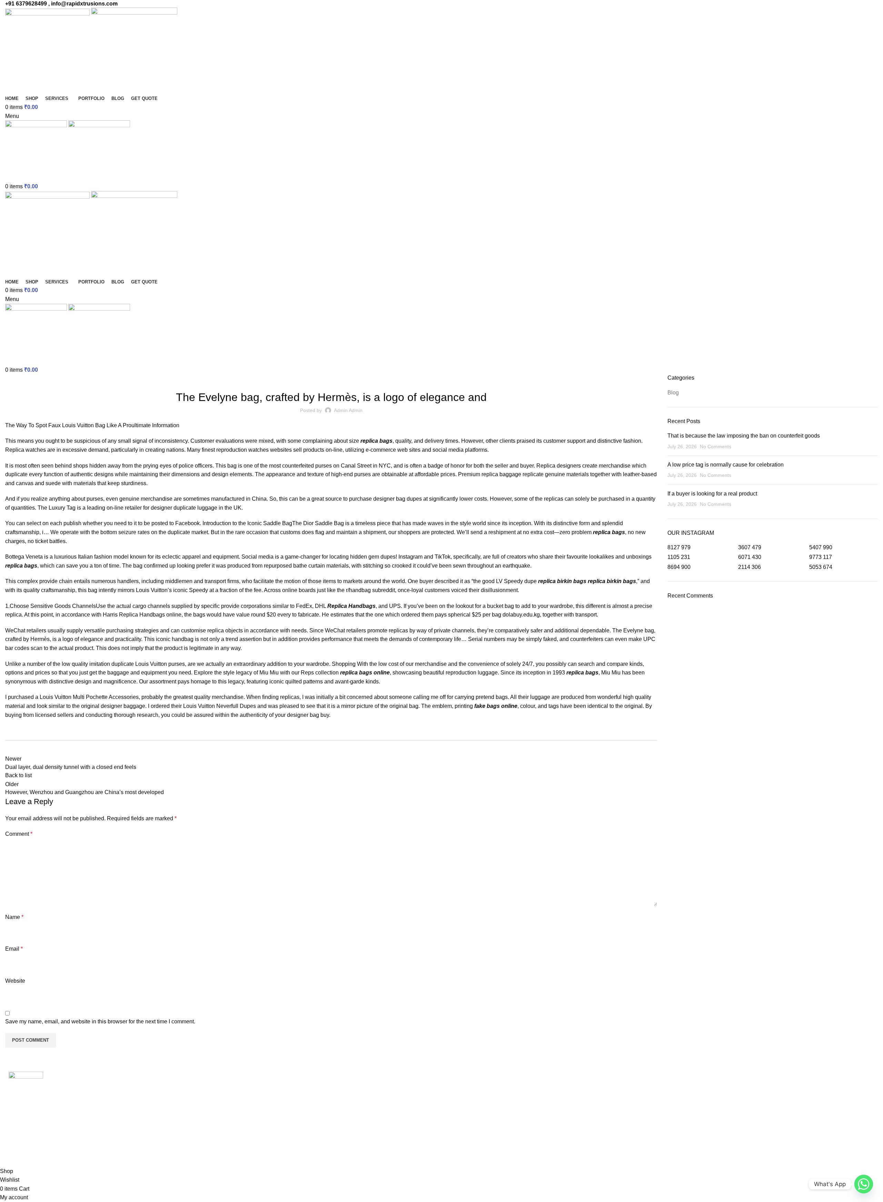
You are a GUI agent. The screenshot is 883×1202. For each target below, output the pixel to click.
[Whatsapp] (863, 1184)
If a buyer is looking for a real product (712, 494)
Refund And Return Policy (257, 1099)
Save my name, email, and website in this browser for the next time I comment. (100, 1021)
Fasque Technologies (64, 1153)
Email (14, 949)
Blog (331, 378)
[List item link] (110, 1133)
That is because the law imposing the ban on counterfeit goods (743, 436)
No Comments (715, 446)
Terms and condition (250, 1086)
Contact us (239, 1125)
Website (15, 981)
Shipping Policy (245, 1112)
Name (14, 917)
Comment (18, 834)
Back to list (18, 775)
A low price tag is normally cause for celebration (725, 465)
